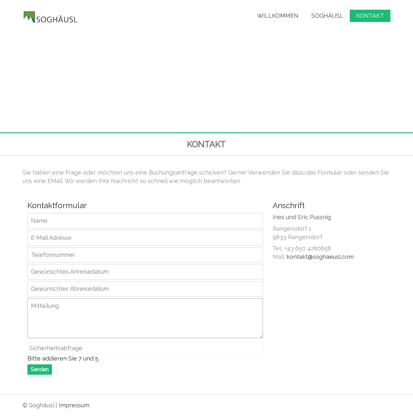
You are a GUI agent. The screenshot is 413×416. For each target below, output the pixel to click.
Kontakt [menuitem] (370, 15)
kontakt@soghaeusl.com (320, 256)
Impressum (74, 405)
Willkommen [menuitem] (277, 15)
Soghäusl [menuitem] (327, 15)
